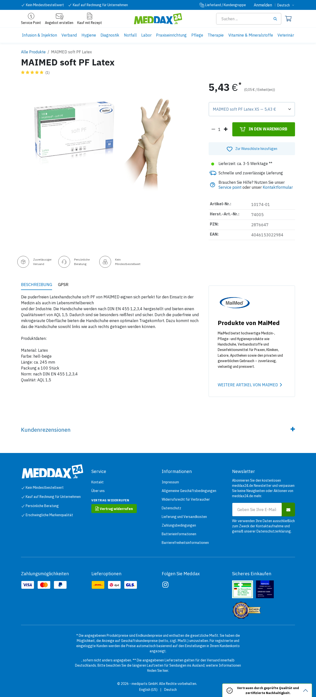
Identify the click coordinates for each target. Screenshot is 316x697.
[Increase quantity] (225, 129)
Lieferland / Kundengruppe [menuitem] (225, 5)
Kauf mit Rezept (89, 22)
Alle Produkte (33, 51)
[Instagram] (165, 584)
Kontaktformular (278, 187)
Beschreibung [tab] (36, 284)
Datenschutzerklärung (274, 531)
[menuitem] (39, 35)
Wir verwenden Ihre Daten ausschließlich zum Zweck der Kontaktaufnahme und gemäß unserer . (263, 526)
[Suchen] (277, 18)
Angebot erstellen (59, 22)
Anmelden (263, 4)
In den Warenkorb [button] (267, 128)
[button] (252, 148)
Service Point (31, 22)
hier (165, 670)
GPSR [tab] (63, 284)
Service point (229, 187)
